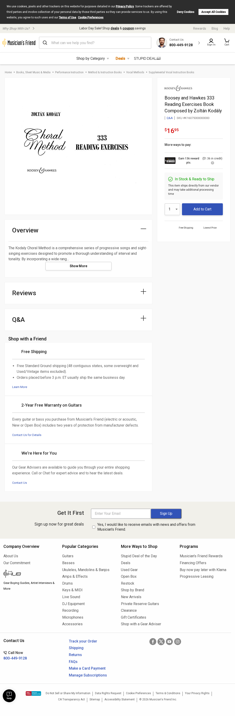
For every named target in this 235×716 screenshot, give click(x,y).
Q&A (170, 118)
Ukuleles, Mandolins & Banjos (85, 570)
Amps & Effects (75, 576)
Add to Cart (202, 209)
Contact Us (19, 482)
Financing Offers (193, 563)
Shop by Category (90, 58)
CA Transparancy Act (71, 699)
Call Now (15, 655)
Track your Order (83, 641)
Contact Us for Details (26, 435)
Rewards (199, 28)
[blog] (29, 574)
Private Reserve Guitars (140, 604)
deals (115, 28)
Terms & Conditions (168, 693)
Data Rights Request (108, 693)
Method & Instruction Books (105, 72)
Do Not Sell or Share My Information (68, 693)
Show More (78, 266)
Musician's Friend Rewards (201, 556)
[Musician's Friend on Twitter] (161, 641)
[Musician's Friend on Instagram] (177, 641)
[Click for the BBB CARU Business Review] (33, 693)
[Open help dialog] (9, 695)
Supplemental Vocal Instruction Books (171, 72)
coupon (128, 28)
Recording (70, 610)
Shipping (76, 648)
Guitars (67, 556)
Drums (67, 583)
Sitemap (95, 699)
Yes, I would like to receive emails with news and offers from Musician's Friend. (146, 527)
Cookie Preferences (91, 17)
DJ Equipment (73, 604)
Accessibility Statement (119, 699)
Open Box (129, 576)
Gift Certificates (133, 617)
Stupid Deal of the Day (139, 556)
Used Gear (129, 570)
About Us (10, 556)
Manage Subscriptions (88, 675)
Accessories (72, 624)
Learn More (19, 387)
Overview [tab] (25, 230)
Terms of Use (67, 17)
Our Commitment (16, 563)
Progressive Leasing (196, 576)
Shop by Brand (132, 590)
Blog (215, 28)
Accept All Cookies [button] (213, 12)
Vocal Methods (135, 72)
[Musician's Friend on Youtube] (169, 641)
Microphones (72, 617)
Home (8, 72)
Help (227, 28)
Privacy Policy (125, 6)
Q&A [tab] (18, 319)
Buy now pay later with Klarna (203, 570)
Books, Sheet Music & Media (33, 72)
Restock (127, 583)
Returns (75, 655)
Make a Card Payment (87, 668)
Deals (120, 58)
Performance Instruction (69, 72)
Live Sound (71, 597)
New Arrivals (131, 597)
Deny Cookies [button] (185, 12)
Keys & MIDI (72, 590)
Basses (68, 563)
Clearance (129, 610)
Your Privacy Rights (197, 693)
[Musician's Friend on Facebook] (153, 641)
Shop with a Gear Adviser (141, 624)
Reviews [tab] (24, 293)
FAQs (73, 661)
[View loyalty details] (212, 163)
